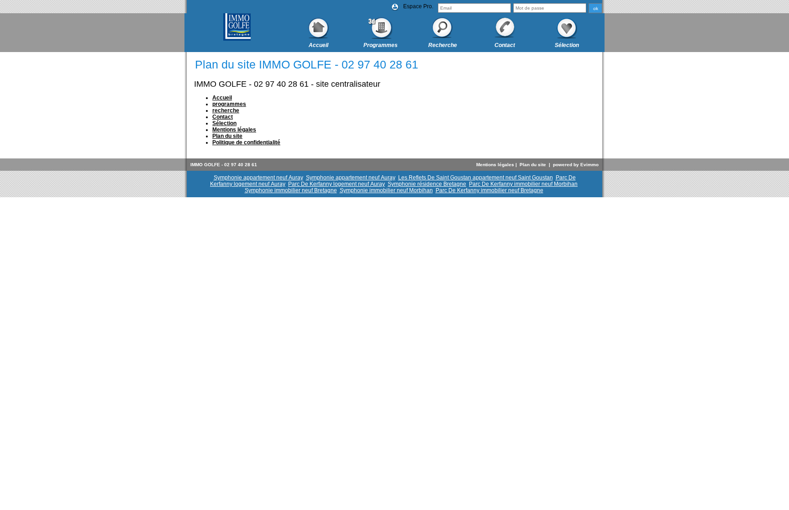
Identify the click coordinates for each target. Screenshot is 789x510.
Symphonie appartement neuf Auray (258, 177)
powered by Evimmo (576, 164)
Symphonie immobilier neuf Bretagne (291, 190)
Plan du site (533, 164)
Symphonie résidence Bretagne (427, 184)
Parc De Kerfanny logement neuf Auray (336, 184)
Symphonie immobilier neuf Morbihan (386, 190)
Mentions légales (495, 164)
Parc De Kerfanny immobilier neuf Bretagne (489, 190)
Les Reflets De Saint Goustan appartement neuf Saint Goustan (475, 177)
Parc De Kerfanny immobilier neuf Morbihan (523, 184)
